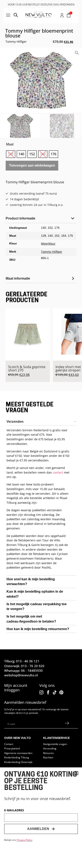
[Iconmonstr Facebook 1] (48, 692)
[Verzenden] (67, 724)
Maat (9, 144)
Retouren (48, 753)
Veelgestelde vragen (55, 744)
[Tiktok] (55, 692)
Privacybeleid (12, 748)
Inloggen (12, 689)
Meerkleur (48, 243)
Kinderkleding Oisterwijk (18, 762)
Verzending (49, 748)
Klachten (48, 757)
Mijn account (15, 685)
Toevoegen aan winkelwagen (32, 165)
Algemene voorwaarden (18, 753)
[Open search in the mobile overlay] (16, 15)
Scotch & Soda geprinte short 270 (26, 368)
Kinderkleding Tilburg (16, 757)
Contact (8, 744)
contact (58, 472)
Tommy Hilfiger (16, 42)
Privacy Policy (24, 840)
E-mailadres (14, 810)
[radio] (10, 154)
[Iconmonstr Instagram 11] (41, 692)
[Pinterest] (61, 692)
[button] (76, 773)
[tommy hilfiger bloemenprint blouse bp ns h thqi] (41, 80)
